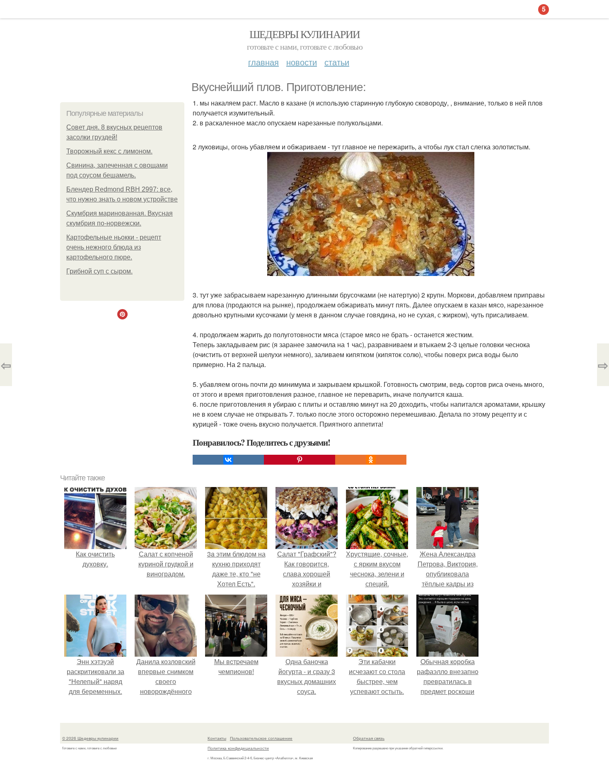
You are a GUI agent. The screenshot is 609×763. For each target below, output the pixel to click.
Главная (263, 62)
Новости (301, 62)
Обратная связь (368, 738)
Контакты (217, 738)
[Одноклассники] (370, 460)
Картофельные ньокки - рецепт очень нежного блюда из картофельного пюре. (113, 247)
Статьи (336, 62)
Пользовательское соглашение (261, 738)
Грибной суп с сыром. (99, 271)
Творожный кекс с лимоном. (109, 151)
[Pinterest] (299, 460)
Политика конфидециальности (238, 748)
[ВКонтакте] (228, 460)
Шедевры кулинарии (304, 34)
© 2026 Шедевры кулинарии (90, 738)
